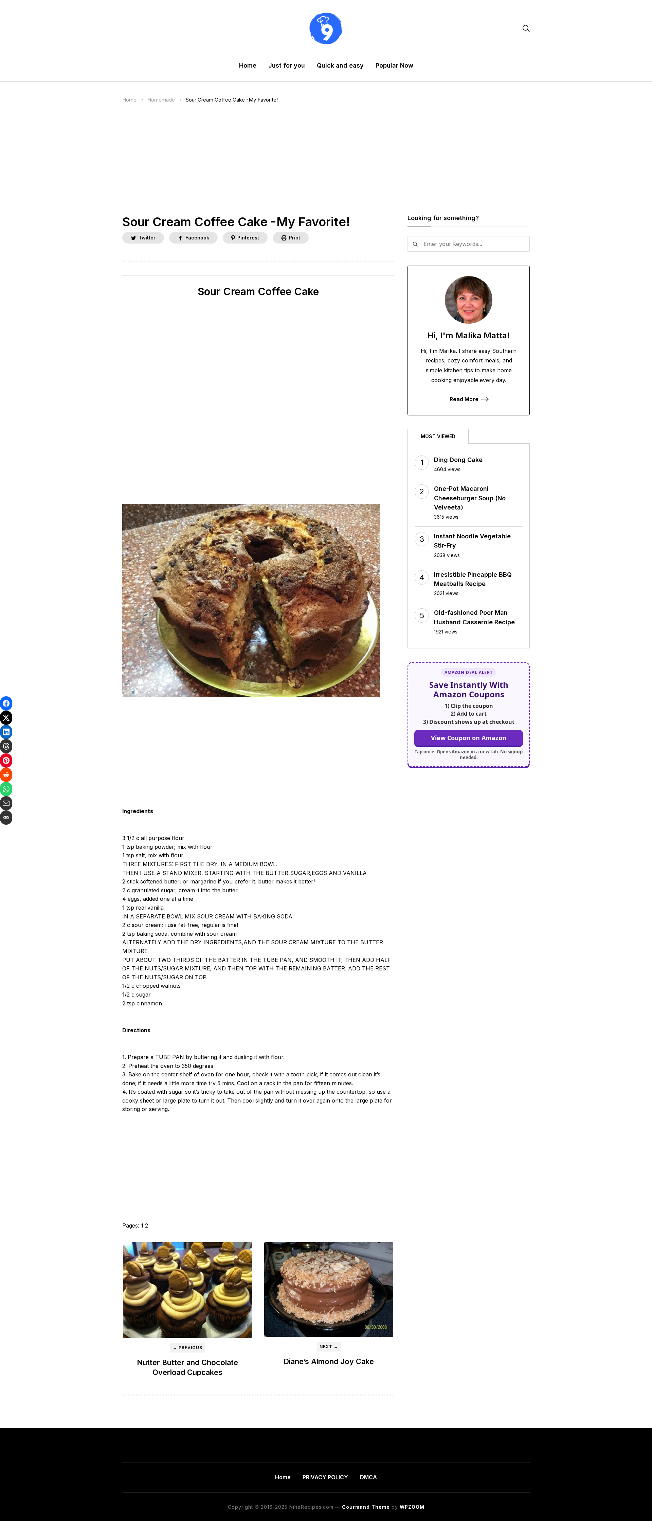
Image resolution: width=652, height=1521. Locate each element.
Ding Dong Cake (458, 459)
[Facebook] (6, 703)
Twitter (147, 237)
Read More (464, 399)
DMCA (368, 1477)
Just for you (286, 65)
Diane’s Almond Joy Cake (329, 1361)
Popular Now (394, 65)
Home (247, 65)
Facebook (197, 237)
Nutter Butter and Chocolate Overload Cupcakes (187, 1367)
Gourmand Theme (366, 1507)
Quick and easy (340, 65)
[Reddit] (6, 775)
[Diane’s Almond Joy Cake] (329, 1289)
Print (294, 237)
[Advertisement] (326, 164)
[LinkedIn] (6, 732)
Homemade (161, 99)
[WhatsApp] (6, 789)
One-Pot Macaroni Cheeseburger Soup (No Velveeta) (470, 498)
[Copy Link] (6, 817)
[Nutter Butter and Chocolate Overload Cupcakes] (187, 1290)
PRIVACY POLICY (325, 1477)
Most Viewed (438, 436)
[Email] (6, 803)
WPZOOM (412, 1507)
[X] (6, 718)
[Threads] (6, 746)
